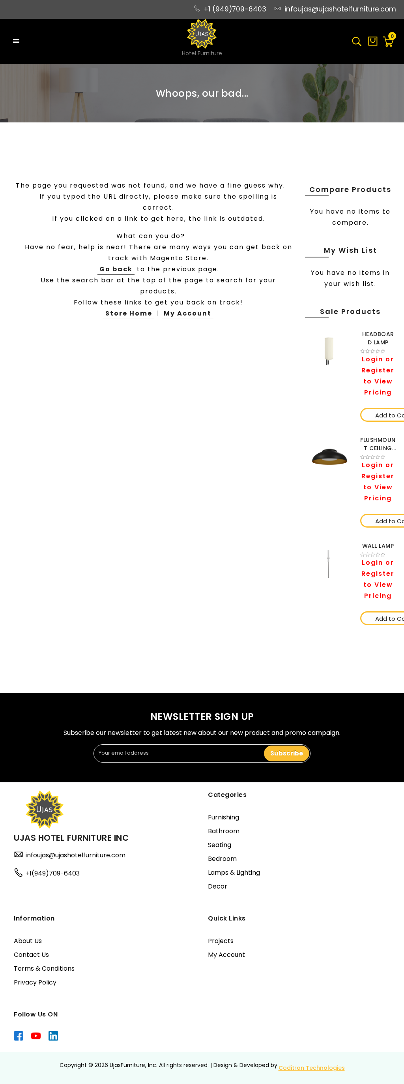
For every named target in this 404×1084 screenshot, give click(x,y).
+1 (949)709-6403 (235, 9)
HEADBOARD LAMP (378, 338)
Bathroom (223, 831)
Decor (217, 886)
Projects (221, 940)
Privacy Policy (35, 982)
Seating (219, 844)
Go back (116, 269)
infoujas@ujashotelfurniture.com (340, 9)
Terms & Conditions (44, 968)
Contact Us (31, 954)
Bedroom (222, 858)
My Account (187, 313)
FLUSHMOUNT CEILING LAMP (378, 444)
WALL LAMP (378, 546)
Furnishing (223, 817)
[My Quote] (372, 43)
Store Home (128, 313)
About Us (28, 940)
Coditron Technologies (312, 1068)
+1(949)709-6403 (53, 873)
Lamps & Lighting (234, 872)
